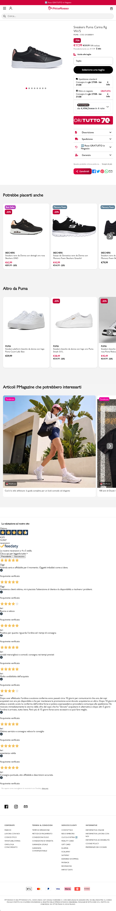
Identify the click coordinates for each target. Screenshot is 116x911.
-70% (77, 40)
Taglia (78, 61)
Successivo (19, 556)
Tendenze (10, 399)
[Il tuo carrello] (111, 9)
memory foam (60, 207)
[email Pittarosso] (26, 806)
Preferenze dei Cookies (96, 847)
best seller (10, 207)
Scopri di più (107, 164)
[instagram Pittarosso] (16, 806)
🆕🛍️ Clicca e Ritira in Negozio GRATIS (83, 2)
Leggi (107, 120)
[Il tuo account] (10, 8)
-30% (8, 212)
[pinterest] (102, 171)
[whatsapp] (106, 171)
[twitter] (98, 171)
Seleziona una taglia (93, 69)
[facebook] (94, 171)
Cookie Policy (92, 844)
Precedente (6, 556)
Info (99, 49)
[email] (110, 171)
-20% (56, 212)
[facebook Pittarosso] (6, 806)
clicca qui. (45, 788)
